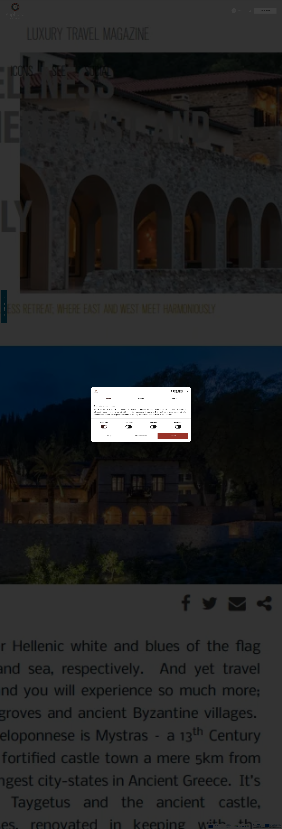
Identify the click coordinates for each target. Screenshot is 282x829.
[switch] (128, 427)
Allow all (172, 436)
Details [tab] (141, 399)
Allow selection (141, 436)
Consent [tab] (108, 399)
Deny (109, 436)
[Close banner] (187, 391)
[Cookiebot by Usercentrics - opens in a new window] (173, 391)
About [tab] (174, 399)
